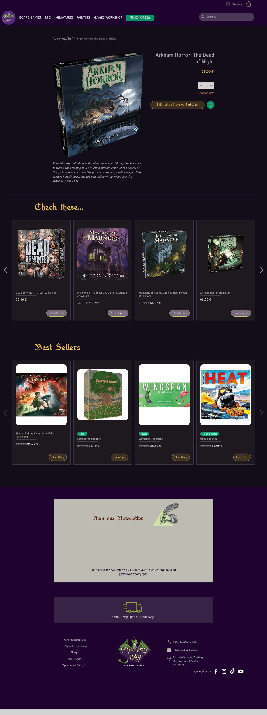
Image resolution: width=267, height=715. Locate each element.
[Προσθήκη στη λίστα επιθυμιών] (210, 105)
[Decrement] (200, 85)
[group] (133, 270)
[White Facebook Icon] (216, 671)
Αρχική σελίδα (62, 39)
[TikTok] (232, 671)
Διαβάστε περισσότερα (65, 180)
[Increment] (211, 85)
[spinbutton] (206, 85)
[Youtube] (241, 671)
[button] (248, 4)
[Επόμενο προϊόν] (261, 270)
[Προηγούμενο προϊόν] (5, 270)
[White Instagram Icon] (224, 671)
